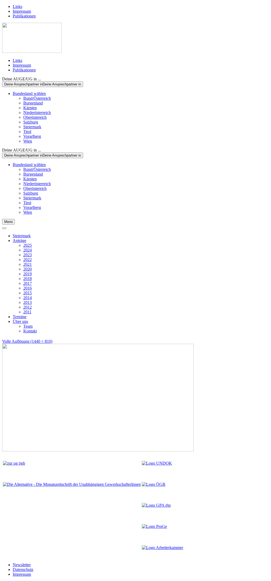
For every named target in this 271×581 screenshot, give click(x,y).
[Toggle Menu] (4, 228)
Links (17, 6)
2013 (27, 302)
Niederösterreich (37, 112)
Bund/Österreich (37, 98)
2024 (27, 250)
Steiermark (32, 127)
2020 (27, 269)
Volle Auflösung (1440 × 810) (27, 341)
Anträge (19, 240)
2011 (27, 312)
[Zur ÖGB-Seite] (153, 484)
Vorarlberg (32, 136)
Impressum (22, 11)
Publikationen (24, 16)
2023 (27, 255)
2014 (27, 297)
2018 (27, 278)
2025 (27, 245)
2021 (27, 264)
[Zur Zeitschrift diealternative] (72, 484)
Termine (19, 316)
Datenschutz (23, 569)
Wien (27, 141)
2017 (27, 283)
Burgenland (33, 103)
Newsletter (22, 564)
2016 (27, 288)
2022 (27, 259)
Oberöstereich (35, 117)
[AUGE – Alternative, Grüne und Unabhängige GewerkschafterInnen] (32, 51)
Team (28, 326)
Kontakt (30, 331)
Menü (8, 222)
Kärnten (30, 108)
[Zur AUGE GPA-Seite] (156, 505)
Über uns (20, 321)
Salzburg (30, 122)
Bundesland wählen (29, 93)
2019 (27, 274)
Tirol (27, 131)
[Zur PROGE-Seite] (154, 526)
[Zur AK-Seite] (162, 547)
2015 (27, 293)
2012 (27, 307)
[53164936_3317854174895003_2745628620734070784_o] (98, 450)
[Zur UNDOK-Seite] (157, 463)
